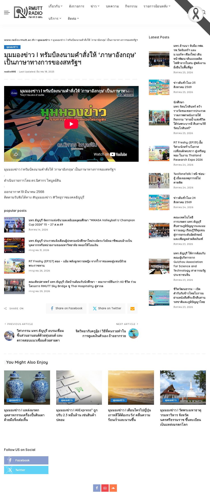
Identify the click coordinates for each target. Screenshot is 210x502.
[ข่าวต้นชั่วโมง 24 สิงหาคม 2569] (159, 202)
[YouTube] (105, 488)
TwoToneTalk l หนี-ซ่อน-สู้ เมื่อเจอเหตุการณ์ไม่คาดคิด (189, 178)
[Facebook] (26, 460)
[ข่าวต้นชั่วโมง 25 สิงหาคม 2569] (159, 87)
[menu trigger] (9, 12)
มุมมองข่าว (12, 47)
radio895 (10, 71)
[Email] (132, 308)
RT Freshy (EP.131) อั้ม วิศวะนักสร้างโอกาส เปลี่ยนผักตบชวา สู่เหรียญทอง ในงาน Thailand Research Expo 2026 (189, 151)
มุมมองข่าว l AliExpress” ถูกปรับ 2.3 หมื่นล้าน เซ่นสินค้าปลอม (77, 415)
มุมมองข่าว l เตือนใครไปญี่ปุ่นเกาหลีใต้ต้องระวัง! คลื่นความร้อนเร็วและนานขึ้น (129, 415)
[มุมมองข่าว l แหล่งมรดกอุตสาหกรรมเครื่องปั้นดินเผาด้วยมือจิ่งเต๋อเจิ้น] (27, 387)
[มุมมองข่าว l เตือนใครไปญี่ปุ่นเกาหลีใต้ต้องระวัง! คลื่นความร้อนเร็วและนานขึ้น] (131, 387)
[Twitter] (26, 470)
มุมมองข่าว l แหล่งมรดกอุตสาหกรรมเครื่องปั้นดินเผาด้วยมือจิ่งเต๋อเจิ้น (24, 415)
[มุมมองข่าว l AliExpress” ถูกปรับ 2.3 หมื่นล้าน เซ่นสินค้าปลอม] (79, 387)
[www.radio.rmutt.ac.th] (28, 12)
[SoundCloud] (113, 488)
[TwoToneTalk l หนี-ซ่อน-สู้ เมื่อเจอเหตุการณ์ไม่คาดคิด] (159, 180)
